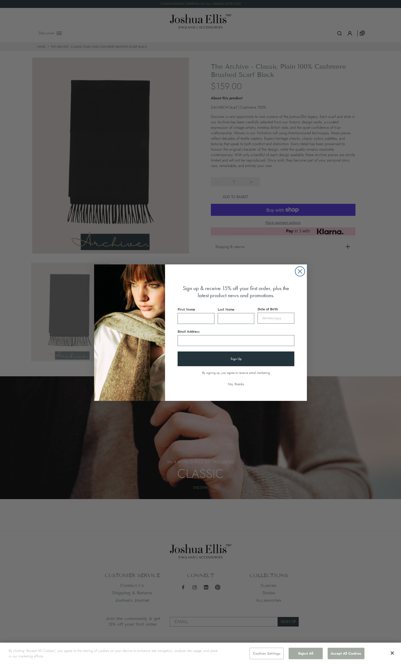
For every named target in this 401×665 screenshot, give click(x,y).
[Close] (392, 653)
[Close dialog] (300, 271)
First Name (186, 309)
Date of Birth (268, 309)
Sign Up (236, 358)
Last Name (226, 309)
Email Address (189, 331)
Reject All (305, 653)
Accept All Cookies (346, 653)
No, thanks (236, 383)
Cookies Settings (266, 653)
